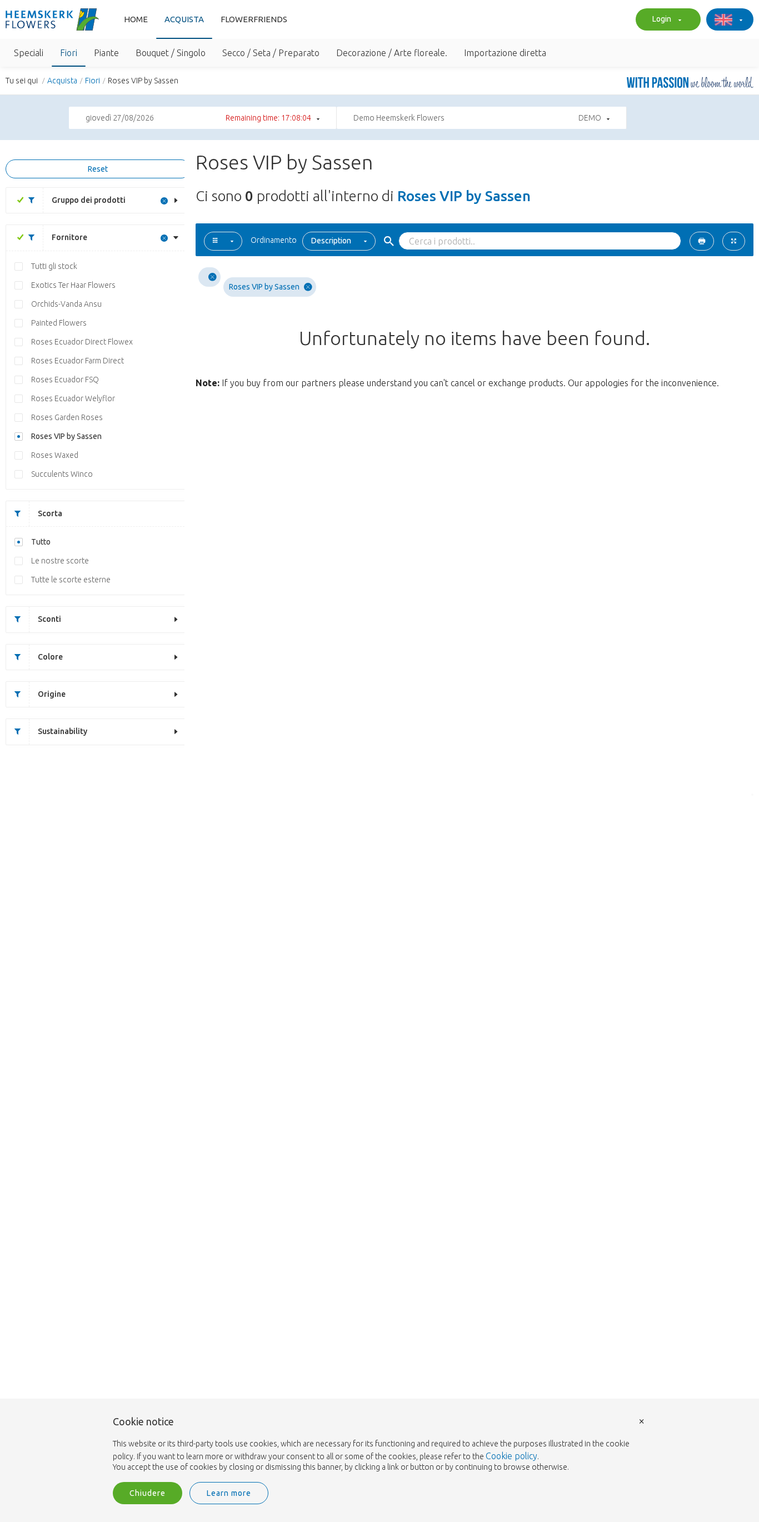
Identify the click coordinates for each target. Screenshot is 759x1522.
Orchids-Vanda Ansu (66, 304)
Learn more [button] (229, 1493)
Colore (50, 656)
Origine (52, 694)
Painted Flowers (59, 322)
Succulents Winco (62, 474)
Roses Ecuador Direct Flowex (82, 341)
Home (136, 19)
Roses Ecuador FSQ (65, 379)
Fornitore (69, 237)
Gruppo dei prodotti (89, 200)
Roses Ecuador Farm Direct (77, 360)
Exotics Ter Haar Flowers (73, 285)
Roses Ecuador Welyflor (73, 398)
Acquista (184, 19)
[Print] (702, 241)
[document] (379, 1444)
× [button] (641, 1420)
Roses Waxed (54, 455)
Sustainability (62, 731)
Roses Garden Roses (67, 417)
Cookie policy (511, 1456)
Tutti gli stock (54, 266)
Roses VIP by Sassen (66, 436)
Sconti (49, 619)
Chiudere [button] (147, 1493)
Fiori (92, 80)
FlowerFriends (254, 19)
